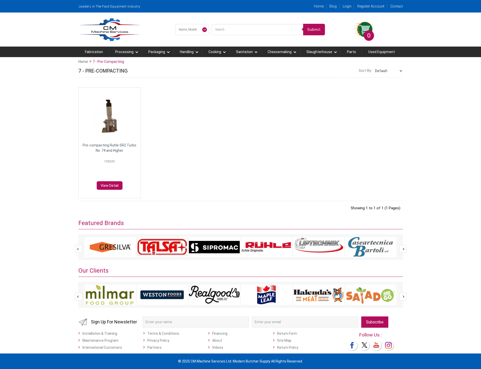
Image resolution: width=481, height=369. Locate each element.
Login (347, 6)
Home (319, 6)
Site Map (284, 340)
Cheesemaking (280, 52)
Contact (396, 6)
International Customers (102, 347)
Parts (351, 52)
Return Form (287, 333)
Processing (124, 52)
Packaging (156, 52)
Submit (314, 29)
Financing (219, 333)
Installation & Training (99, 333)
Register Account (370, 6)
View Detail (109, 185)
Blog (333, 6)
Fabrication (94, 52)
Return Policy (287, 347)
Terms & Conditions (163, 333)
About (217, 340)
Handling (187, 52)
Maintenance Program (100, 340)
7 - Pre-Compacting (108, 62)
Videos (217, 347)
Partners (154, 347)
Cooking (214, 52)
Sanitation (244, 52)
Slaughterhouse (319, 52)
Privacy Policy (158, 340)
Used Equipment (381, 52)
